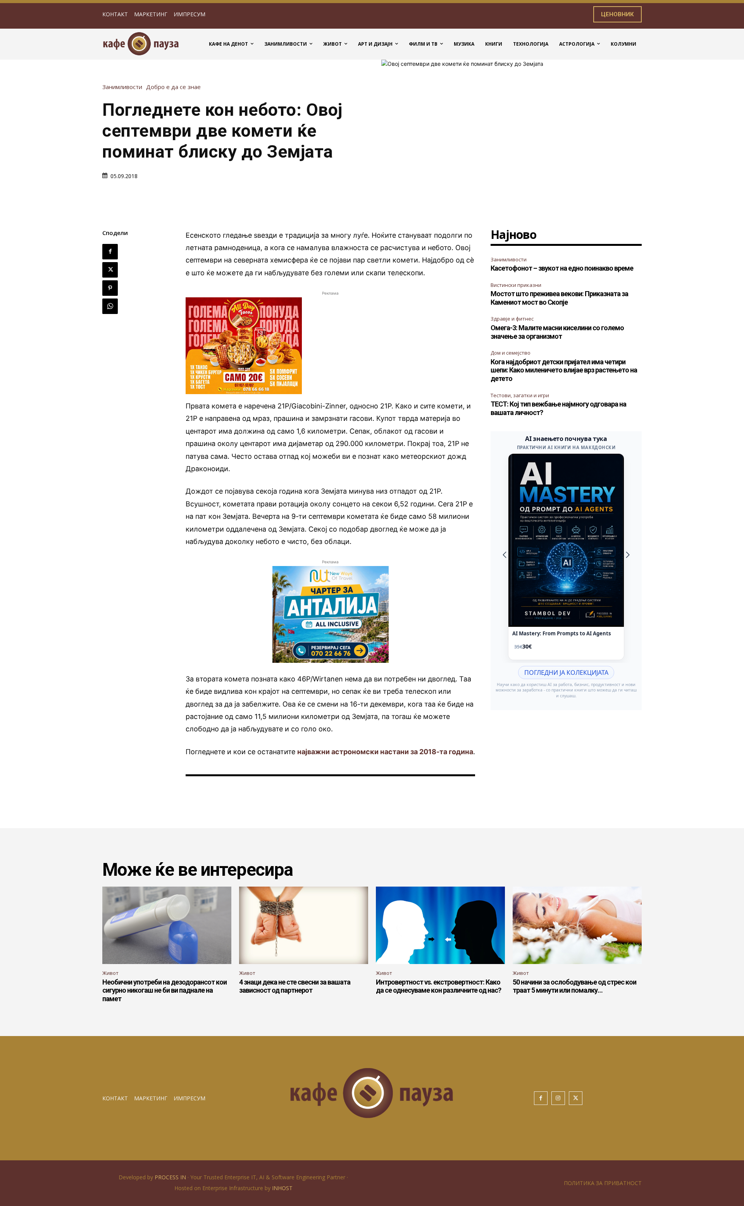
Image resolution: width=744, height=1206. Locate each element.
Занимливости (122, 87)
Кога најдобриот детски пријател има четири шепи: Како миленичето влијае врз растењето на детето (564, 370)
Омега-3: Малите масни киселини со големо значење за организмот (557, 332)
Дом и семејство (510, 352)
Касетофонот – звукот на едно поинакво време (562, 268)
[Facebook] (110, 251)
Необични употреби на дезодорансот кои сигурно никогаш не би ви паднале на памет (164, 990)
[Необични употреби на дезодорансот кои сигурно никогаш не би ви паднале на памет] (166, 925)
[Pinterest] (110, 288)
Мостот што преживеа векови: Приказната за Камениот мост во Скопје (559, 298)
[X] (110, 270)
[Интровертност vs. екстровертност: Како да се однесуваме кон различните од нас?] (440, 925)
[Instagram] (558, 1098)
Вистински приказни (516, 284)
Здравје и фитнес (512, 318)
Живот (110, 972)
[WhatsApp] (110, 306)
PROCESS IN (171, 1177)
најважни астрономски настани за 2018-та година (385, 752)
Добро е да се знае (173, 87)
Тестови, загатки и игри (520, 395)
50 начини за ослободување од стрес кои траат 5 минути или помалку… (574, 986)
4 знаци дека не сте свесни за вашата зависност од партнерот (294, 986)
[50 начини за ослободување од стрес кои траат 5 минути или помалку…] (577, 925)
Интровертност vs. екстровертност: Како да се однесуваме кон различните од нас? (438, 986)
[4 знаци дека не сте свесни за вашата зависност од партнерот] (303, 925)
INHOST (282, 1188)
